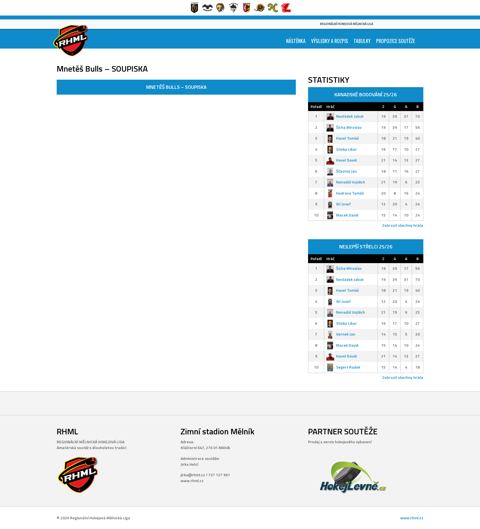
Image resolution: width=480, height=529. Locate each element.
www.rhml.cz (411, 518)
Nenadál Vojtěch (350, 182)
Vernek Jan (345, 334)
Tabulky (362, 40)
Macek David (347, 215)
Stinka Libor (346, 149)
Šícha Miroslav (349, 127)
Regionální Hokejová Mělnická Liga (346, 24)
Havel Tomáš (347, 138)
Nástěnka (296, 40)
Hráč (330, 106)
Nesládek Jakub (350, 116)
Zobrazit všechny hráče (402, 225)
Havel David (346, 160)
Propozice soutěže (395, 40)
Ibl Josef (343, 204)
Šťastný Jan (346, 171)
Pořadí (316, 106)
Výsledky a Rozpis (329, 40)
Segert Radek (348, 367)
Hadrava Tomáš (350, 193)
